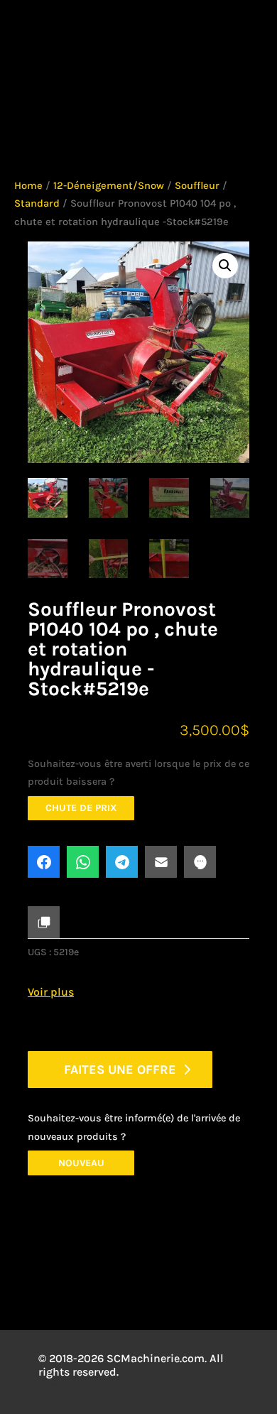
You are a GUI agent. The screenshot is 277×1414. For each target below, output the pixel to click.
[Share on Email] (161, 862)
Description (95, 1232)
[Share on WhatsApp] (83, 862)
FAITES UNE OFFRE (120, 1069)
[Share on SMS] (200, 862)
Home (28, 186)
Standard (37, 203)
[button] (225, 265)
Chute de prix (81, 808)
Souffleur (197, 186)
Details (77, 1268)
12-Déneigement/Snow (108, 186)
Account (100, 39)
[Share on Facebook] (44, 862)
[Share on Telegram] (122, 862)
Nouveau (81, 1163)
